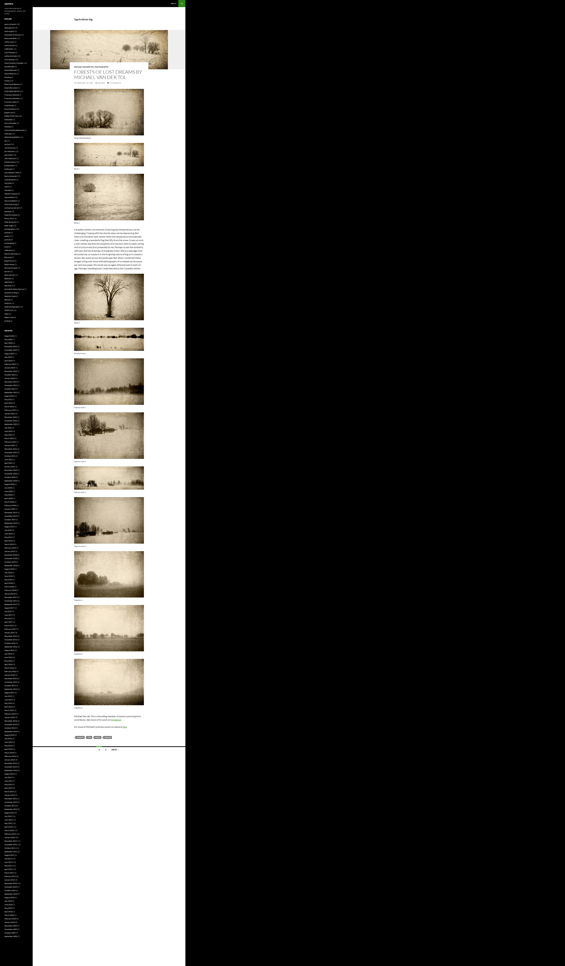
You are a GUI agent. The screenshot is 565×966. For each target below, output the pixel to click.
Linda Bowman (10, 180)
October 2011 (9, 848)
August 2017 (9, 608)
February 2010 (10, 919)
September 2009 (10, 936)
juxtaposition (9, 165)
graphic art (8, 112)
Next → (115, 749)
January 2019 (9, 551)
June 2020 (8, 491)
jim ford (7, 144)
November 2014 (10, 724)
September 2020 (10, 481)
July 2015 (8, 696)
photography (101, 67)
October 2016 (9, 643)
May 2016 (8, 661)
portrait (7, 240)
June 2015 (8, 700)
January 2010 (9, 922)
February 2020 (10, 505)
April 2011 (8, 869)
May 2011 (8, 866)
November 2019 (10, 516)
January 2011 (9, 880)
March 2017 (9, 625)
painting (7, 211)
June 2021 (8, 459)
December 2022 (10, 417)
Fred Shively (9, 105)
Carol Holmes (9, 52)
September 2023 (10, 392)
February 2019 (10, 548)
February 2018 (10, 590)
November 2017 (10, 601)
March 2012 (9, 830)
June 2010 (8, 904)
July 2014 (8, 738)
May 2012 (8, 823)
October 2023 (9, 389)
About (173, 3)
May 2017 (8, 618)
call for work (9, 42)
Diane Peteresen (10, 70)
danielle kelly (9, 66)
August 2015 (9, 693)
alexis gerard (9, 28)
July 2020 (8, 488)
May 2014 (8, 746)
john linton (8, 155)
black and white (10, 38)
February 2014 (10, 756)
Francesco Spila (10, 102)
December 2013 (10, 763)
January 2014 (9, 760)
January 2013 (9, 795)
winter (107, 737)
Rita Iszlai (8, 257)
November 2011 (10, 844)
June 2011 (8, 862)
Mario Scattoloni (10, 201)
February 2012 (10, 834)
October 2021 (9, 456)
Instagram (116, 719)
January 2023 (9, 414)
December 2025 (10, 346)
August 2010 (9, 897)
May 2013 (8, 784)
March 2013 (9, 791)
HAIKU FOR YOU (11, 116)
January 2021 (9, 466)
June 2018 (8, 576)
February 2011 (10, 876)
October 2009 (9, 933)
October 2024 (9, 375)
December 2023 (10, 382)
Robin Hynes (9, 264)
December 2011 (10, 841)
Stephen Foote (10, 296)
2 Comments (115, 83)
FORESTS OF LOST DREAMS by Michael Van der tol (108, 74)
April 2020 (8, 498)
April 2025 (8, 361)
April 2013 (8, 788)
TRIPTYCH (8, 310)
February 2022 (10, 442)
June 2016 (8, 657)
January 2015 (9, 717)
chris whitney (9, 59)
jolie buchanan (10, 162)
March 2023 (9, 406)
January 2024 (9, 378)
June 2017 (8, 615)
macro (6, 187)
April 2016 (8, 664)
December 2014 (10, 721)
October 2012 (9, 806)
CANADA (80, 737)
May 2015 (8, 703)
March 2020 (9, 502)
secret (6, 271)
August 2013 (9, 774)
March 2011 (9, 873)
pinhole (7, 232)
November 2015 (10, 682)
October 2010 (9, 890)
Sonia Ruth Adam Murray (14, 289)
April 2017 (8, 622)
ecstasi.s (7, 81)
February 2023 (10, 410)
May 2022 (8, 435)
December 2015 (10, 678)
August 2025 (9, 353)
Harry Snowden (10, 123)
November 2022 (10, 421)
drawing (7, 77)
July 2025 (8, 357)
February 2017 (10, 629)
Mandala (7, 190)
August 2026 (9, 336)
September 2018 (10, 565)
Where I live (9, 317)
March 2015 (9, 710)
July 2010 (8, 901)
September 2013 (10, 770)
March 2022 (9, 438)
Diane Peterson (10, 74)
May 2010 (8, 908)
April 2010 (8, 912)
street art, (8, 303)
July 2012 (8, 816)
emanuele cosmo (10, 88)
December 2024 (10, 371)
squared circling (10, 293)
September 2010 (10, 894)
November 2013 (10, 767)
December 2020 (10, 470)
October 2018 (9, 562)
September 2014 (10, 731)
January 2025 (9, 368)
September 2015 (10, 689)
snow (97, 737)
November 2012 (10, 802)
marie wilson (9, 197)
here (124, 726)
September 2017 (10, 604)
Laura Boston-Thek (11, 172)
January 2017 (9, 632)
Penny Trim (8, 218)
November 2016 (10, 640)
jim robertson (9, 151)
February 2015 (10, 714)
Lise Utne (7, 183)
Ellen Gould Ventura (12, 84)
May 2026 (8, 339)
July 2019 (8, 530)
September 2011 (10, 851)
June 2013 (8, 781)
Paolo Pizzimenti (10, 215)
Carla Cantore (9, 45)
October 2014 (9, 728)
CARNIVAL (8, 49)
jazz (6, 141)
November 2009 (10, 929)
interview (8, 134)
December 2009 (10, 926)
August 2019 (9, 527)
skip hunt (7, 285)
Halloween (8, 119)
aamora (8, 3)
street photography (11, 307)
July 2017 (8, 611)
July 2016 (8, 654)
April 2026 (8, 343)
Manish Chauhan (11, 194)
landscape (8, 169)
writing (7, 321)
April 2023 (8, 403)
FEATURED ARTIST (12, 91)
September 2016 (10, 647)
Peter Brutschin (10, 222)
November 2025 (10, 350)
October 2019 (9, 519)
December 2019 (10, 512)
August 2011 (9, 855)
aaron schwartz (10, 24)
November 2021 (10, 452)
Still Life (7, 300)
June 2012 (8, 820)
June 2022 (8, 431)
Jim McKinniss (9, 148)
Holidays (7, 127)
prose (6, 247)
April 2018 (8, 583)
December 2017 (10, 597)
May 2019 (8, 537)
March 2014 (9, 753)
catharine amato (10, 56)
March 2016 (9, 668)
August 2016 (9, 650)
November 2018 (10, 558)
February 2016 (10, 671)
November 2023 (10, 385)
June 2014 (8, 742)
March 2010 (9, 915)
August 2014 (9, 735)
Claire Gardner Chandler (13, 63)
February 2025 (10, 364)
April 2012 (8, 827)
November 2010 (10, 887)
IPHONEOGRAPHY (12, 137)
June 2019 (8, 534)
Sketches (7, 278)
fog (89, 737)
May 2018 (8, 580)
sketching (8, 282)
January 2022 (9, 445)
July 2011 (8, 859)
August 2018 (9, 569)
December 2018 (10, 555)
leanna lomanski (10, 176)
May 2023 (8, 399)
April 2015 (8, 707)
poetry (7, 236)
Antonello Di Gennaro (12, 35)
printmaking (9, 243)
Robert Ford (9, 261)
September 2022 (10, 424)
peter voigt (8, 225)
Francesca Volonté (11, 95)
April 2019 (8, 541)
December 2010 (10, 883)
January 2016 (9, 675)
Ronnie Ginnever (11, 268)
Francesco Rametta (11, 98)
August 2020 (9, 484)
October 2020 (9, 477)
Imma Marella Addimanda (14, 130)
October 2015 (9, 685)
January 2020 (9, 509)
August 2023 (9, 396)
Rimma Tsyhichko (11, 254)
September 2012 (10, 809)
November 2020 (10, 474)
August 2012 (9, 813)
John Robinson (10, 158)
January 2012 (9, 837)
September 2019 (10, 523)
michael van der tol (84, 67)
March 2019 (9, 544)
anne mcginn (9, 31)
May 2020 (8, 495)
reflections (8, 250)
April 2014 (8, 749)
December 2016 (10, 636)
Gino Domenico (10, 109)
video (6, 314)
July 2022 (8, 428)
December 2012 (10, 798)
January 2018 (9, 594)
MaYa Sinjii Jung (10, 204)
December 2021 (10, 449)
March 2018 (9, 587)
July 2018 (8, 572)
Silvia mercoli (9, 275)
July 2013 (8, 777)
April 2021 (8, 463)
